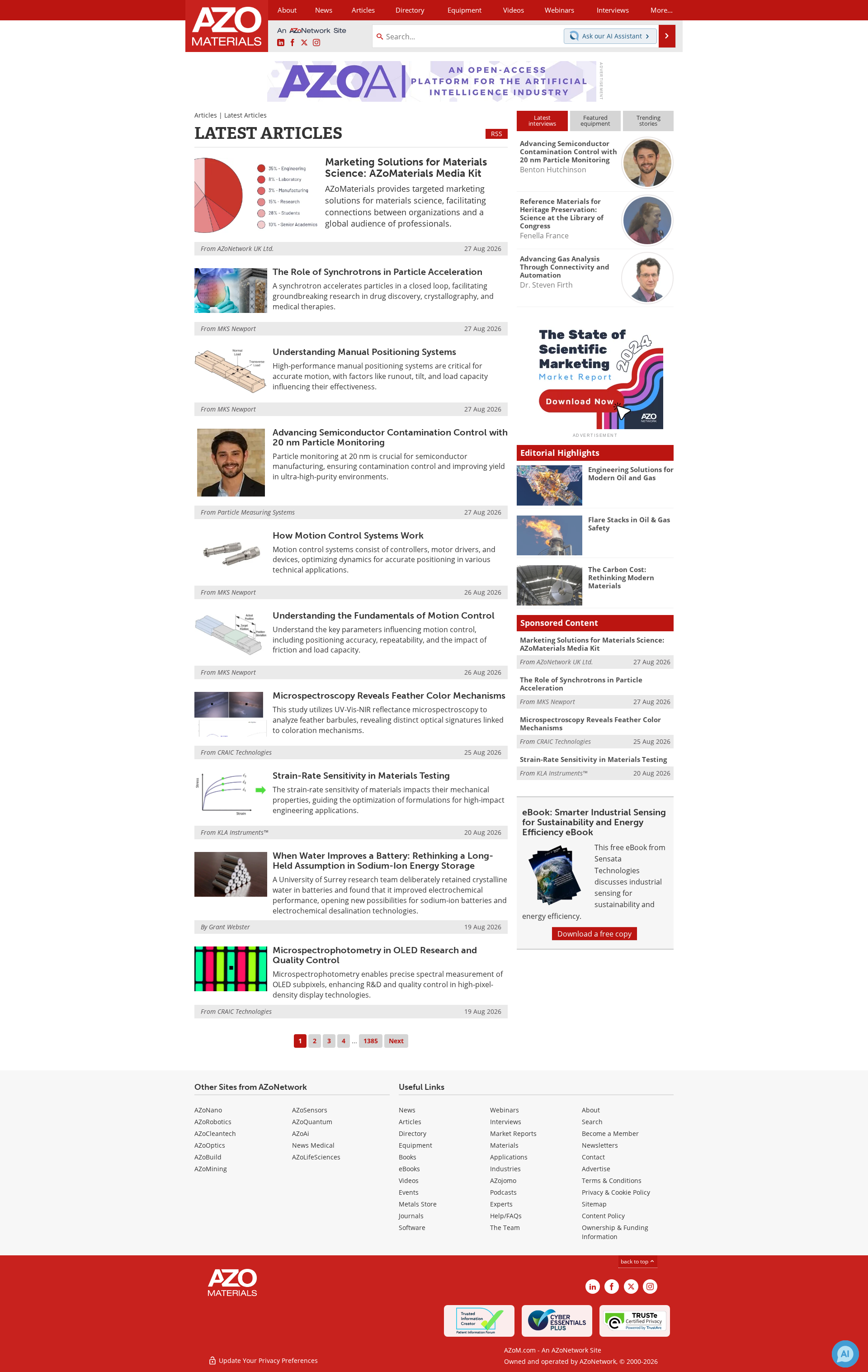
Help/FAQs (506, 1215)
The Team (505, 1227)
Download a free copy (594, 933)
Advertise (596, 1168)
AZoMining (210, 1168)
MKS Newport (236, 328)
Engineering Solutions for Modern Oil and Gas (631, 473)
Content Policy (603, 1215)
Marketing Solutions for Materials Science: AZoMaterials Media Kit (406, 168)
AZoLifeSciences (316, 1157)
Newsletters (600, 1145)
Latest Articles (245, 115)
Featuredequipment (595, 121)
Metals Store (418, 1204)
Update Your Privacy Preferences (267, 1360)
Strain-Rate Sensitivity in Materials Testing (361, 775)
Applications (509, 1157)
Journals (411, 1215)
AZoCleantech (215, 1133)
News (407, 1110)
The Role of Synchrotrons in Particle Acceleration (377, 271)
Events (409, 1192)
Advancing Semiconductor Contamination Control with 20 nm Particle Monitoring (390, 437)
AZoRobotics (212, 1121)
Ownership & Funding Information (615, 1232)
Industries (505, 1168)
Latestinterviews (542, 121)
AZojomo (503, 1180)
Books (407, 1157)
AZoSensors (309, 1110)
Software (412, 1227)
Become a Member (610, 1133)
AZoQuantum (312, 1121)
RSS (496, 133)
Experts (501, 1204)
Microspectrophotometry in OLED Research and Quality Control (375, 955)
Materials (504, 1145)
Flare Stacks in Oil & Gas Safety (629, 523)
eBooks (409, 1168)
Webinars (504, 1110)
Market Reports (513, 1133)
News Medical (313, 1145)
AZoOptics (209, 1145)
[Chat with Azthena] (845, 1353)
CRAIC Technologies (244, 752)
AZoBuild (208, 1157)
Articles (205, 115)
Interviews (505, 1121)
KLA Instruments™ (242, 832)
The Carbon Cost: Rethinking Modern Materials (621, 577)
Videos (409, 1180)
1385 (370, 1040)
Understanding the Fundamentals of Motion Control (384, 615)
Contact (593, 1157)
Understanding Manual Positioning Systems (364, 351)
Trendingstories (648, 121)
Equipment (415, 1145)
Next (396, 1040)
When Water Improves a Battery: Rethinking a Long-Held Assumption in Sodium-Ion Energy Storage (383, 860)
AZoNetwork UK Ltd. (245, 248)
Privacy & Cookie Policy (616, 1192)
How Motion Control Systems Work (348, 535)
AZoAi (300, 1133)
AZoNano (208, 1110)
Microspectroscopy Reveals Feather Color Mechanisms (389, 695)
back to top (635, 1261)
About (591, 1110)
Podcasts (503, 1192)
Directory (410, 9)
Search (592, 1121)
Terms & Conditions (612, 1180)
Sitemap (594, 1204)
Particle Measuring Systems (256, 512)
